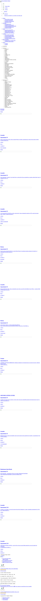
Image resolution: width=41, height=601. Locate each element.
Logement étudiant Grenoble (9, 36)
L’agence (6, 43)
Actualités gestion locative (9, 41)
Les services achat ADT (9, 20)
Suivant (3, 555)
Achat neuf (4, 23)
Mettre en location (6, 39)
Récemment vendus (8, 22)
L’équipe (6, 44)
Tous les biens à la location (9, 34)
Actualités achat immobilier (9, 21)
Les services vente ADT (9, 29)
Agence (4, 42)
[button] (0, 1)
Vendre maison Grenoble (9, 31)
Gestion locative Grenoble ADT (10, 40)
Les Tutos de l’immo (8, 37)
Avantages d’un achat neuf (9, 25)
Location (4, 33)
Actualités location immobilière (10, 38)
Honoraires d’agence (6, 597)
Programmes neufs (8, 24)
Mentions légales (5, 598)
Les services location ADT (9, 35)
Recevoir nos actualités (28, 586)
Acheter (4, 18)
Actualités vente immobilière (9, 32)
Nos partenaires (5, 599)
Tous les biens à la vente (9, 19)
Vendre (4, 28)
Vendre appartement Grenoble (10, 30)
